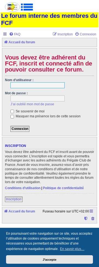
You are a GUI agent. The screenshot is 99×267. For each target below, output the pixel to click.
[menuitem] (14, 34)
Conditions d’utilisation (22, 188)
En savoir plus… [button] (72, 249)
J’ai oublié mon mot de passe (32, 104)
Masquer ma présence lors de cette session (48, 116)
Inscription (13, 199)
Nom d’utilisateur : (19, 80)
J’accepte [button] (49, 259)
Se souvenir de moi (30, 111)
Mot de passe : (16, 93)
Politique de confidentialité (63, 188)
